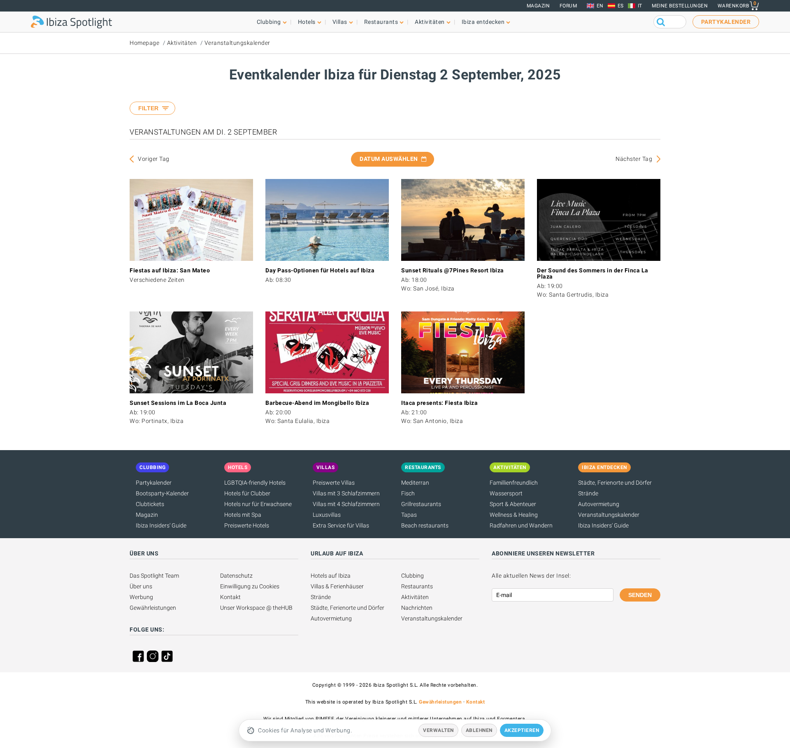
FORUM (568, 6)
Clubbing (412, 575)
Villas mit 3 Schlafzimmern (346, 493)
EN (600, 6)
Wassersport (506, 493)
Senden (640, 595)
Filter (148, 108)
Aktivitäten (182, 42)
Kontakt (230, 597)
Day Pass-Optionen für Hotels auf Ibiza (319, 270)
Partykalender (154, 482)
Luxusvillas (327, 514)
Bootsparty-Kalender (162, 493)
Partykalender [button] (726, 22)
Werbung (141, 597)
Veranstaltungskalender (237, 42)
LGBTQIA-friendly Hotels (255, 482)
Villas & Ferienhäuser (337, 586)
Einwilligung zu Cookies (249, 586)
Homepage (144, 42)
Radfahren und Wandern (521, 525)
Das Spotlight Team (154, 575)
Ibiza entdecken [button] (483, 22)
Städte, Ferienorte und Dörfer (615, 482)
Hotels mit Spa (242, 514)
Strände (588, 493)
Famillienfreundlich (514, 482)
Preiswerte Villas (334, 482)
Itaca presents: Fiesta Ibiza (439, 403)
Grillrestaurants (421, 504)
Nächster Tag (634, 159)
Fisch (408, 493)
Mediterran (415, 482)
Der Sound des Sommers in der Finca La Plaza (592, 273)
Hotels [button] (307, 22)
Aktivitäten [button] (430, 22)
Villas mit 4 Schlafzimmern (346, 504)
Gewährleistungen (153, 607)
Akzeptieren (521, 730)
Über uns (141, 586)
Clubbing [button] (269, 22)
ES (621, 6)
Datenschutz (236, 575)
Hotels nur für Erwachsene (258, 504)
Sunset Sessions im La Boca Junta (178, 403)
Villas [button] (339, 22)
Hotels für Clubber (247, 493)
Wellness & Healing (514, 514)
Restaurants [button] (381, 22)
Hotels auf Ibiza (331, 575)
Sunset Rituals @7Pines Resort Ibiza (452, 270)
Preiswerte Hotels (246, 525)
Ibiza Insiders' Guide (161, 525)
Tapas (409, 514)
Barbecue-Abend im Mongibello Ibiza (317, 403)
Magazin (538, 6)
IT (640, 6)
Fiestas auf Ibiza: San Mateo (170, 270)
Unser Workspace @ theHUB (256, 607)
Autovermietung (598, 504)
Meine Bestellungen (680, 6)
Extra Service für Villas (341, 525)
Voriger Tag (154, 159)
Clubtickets (150, 504)
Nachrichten (416, 607)
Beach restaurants (424, 525)
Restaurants (417, 586)
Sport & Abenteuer (513, 504)
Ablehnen (479, 730)
